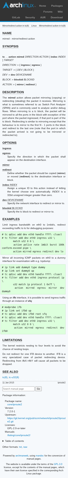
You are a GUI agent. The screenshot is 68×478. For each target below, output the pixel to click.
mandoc (40, 455)
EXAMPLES (11, 219)
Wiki (60, 11)
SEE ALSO (10, 371)
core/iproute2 (14, 404)
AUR (43, 17)
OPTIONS (9, 142)
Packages (57, 5)
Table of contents (14, 441)
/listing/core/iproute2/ (18, 435)
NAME (7, 33)
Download (57, 17)
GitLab (16, 17)
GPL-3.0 (58, 464)
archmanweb (22, 455)
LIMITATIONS (12, 340)
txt (20, 446)
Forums (47, 11)
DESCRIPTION (13, 92)
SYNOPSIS (10, 46)
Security (30, 17)
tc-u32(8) (14, 377)
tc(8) (4, 377)
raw (25, 446)
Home (42, 5)
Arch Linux (19, 5)
